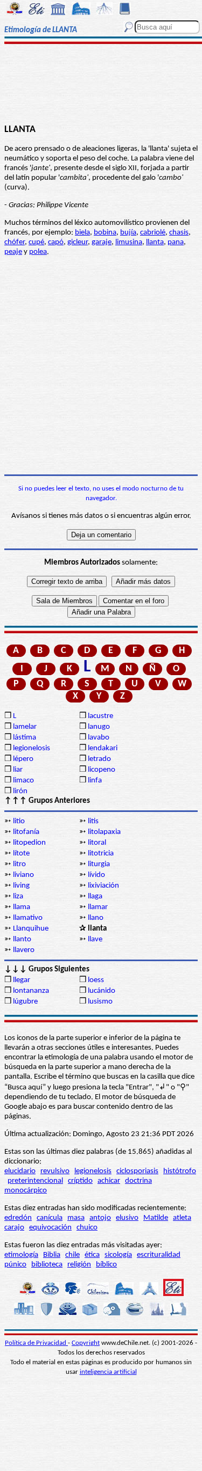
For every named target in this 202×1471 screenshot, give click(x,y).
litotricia (101, 854)
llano (95, 918)
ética (92, 1255)
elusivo (127, 1218)
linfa (95, 781)
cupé (36, 242)
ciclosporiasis (137, 1171)
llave (95, 939)
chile (72, 1255)
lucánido (101, 991)
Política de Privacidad (36, 1343)
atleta (182, 1218)
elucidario (20, 1171)
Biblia (51, 1255)
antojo (100, 1218)
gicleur (77, 242)
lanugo (99, 727)
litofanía (26, 832)
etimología (21, 1255)
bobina (105, 233)
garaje (102, 242)
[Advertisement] (101, 84)
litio (19, 821)
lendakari (102, 748)
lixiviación (103, 886)
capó (56, 242)
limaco (23, 781)
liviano (23, 875)
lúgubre (25, 1002)
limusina (128, 242)
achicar (108, 1181)
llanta (155, 242)
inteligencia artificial (108, 1371)
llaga (95, 896)
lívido (96, 875)
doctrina (138, 1181)
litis (93, 821)
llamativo (28, 918)
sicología (118, 1255)
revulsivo (54, 1171)
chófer (14, 242)
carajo (14, 1228)
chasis (179, 233)
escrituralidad (158, 1255)
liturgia (99, 864)
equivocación (50, 1228)
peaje (13, 252)
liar (18, 770)
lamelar (25, 727)
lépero (23, 759)
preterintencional (35, 1181)
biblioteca (46, 1265)
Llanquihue (30, 929)
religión (79, 1265)
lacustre (100, 716)
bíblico (106, 1265)
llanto (22, 939)
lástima (24, 738)
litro (19, 864)
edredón (18, 1218)
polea (38, 252)
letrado (99, 759)
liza (18, 896)
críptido (80, 1181)
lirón (20, 791)
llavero (23, 950)
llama (21, 907)
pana (176, 242)
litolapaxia (104, 832)
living (21, 886)
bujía (128, 233)
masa (76, 1218)
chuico (86, 1228)
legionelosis (31, 748)
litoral (97, 843)
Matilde (155, 1218)
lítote (21, 854)
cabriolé (152, 233)
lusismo (100, 1002)
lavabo (98, 738)
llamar (98, 907)
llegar (21, 980)
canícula (49, 1218)
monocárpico (25, 1191)
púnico (15, 1265)
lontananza (31, 991)
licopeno (101, 770)
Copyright (86, 1343)
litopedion (29, 843)
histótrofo (179, 1171)
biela (82, 233)
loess (96, 980)
